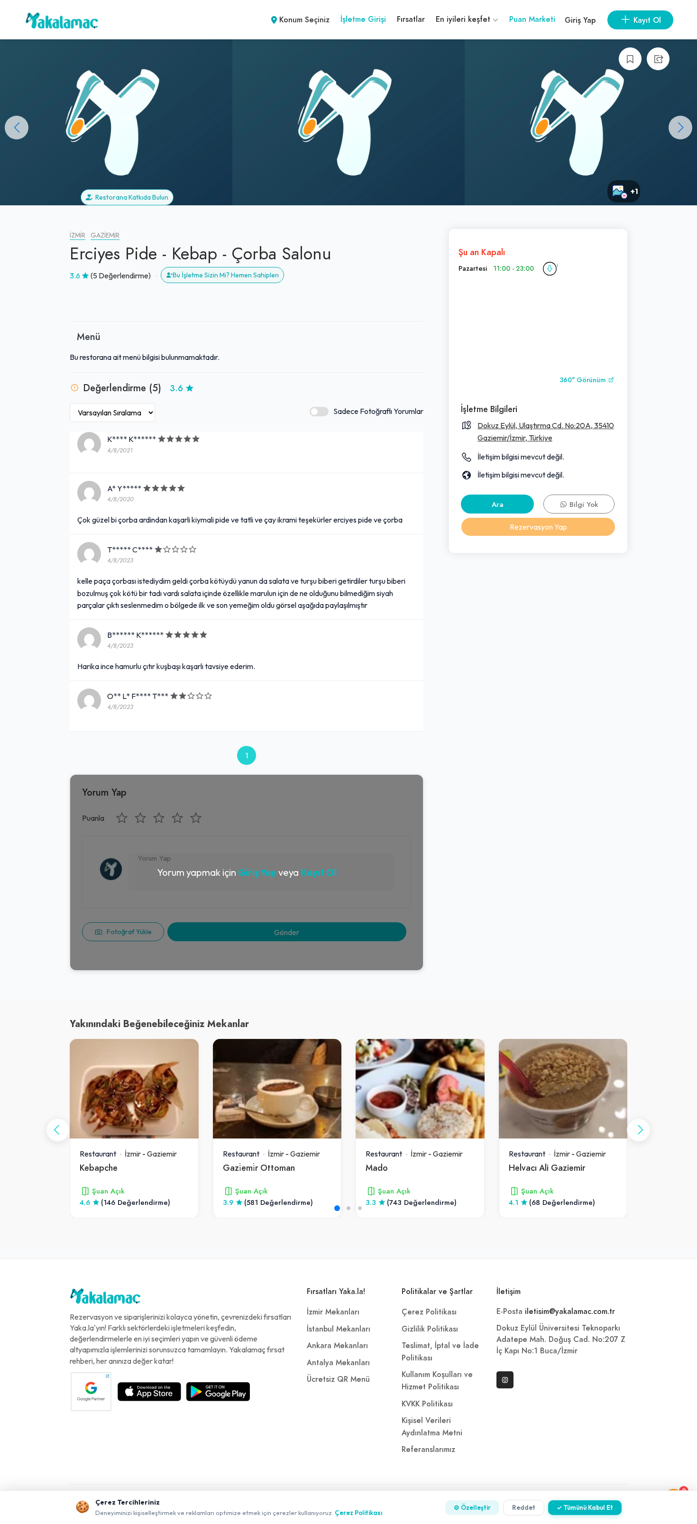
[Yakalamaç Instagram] (505, 1379)
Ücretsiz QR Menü (338, 1379)
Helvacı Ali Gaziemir (547, 1168)
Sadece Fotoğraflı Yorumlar (378, 411)
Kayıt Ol (319, 872)
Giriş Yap (580, 20)
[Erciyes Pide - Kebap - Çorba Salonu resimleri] (581, 122)
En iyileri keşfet (464, 19)
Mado (377, 1168)
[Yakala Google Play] (218, 1391)
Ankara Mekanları (337, 1345)
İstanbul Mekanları (338, 1329)
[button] (680, 127)
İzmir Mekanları (333, 1312)
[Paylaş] (658, 58)
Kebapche (99, 1168)
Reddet (523, 1507)
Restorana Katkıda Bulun (130, 197)
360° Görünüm (583, 380)
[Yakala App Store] (149, 1391)
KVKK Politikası (427, 1404)
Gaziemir (105, 235)
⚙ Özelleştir (472, 1507)
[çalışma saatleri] (549, 268)
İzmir (77, 235)
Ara (498, 504)
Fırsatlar (411, 19)
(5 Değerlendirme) (121, 275)
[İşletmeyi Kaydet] (630, 58)
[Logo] (105, 1298)
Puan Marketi (532, 19)
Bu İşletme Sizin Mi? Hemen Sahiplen (226, 275)
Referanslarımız (428, 1449)
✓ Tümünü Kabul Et (585, 1507)
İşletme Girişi (363, 19)
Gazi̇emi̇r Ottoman (259, 1168)
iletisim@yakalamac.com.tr (570, 1311)
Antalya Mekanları (338, 1363)
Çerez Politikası (429, 1312)
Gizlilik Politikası (430, 1329)
